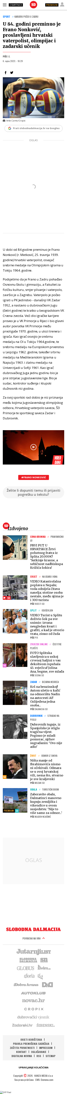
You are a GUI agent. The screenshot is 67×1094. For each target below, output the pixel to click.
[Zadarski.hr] (22, 1025)
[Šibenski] (45, 1025)
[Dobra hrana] (26, 984)
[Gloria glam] (40, 976)
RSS (38, 1056)
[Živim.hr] (44, 968)
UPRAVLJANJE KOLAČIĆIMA (33, 1067)
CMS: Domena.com (44, 1080)
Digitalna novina (22, 1056)
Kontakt (21, 1052)
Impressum (45, 1048)
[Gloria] (29, 976)
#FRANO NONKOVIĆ (33, 477)
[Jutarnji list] (33, 951)
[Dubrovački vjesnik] (33, 1017)
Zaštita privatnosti (22, 1048)
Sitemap (50, 1056)
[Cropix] (33, 1008)
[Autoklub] (33, 992)
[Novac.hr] (33, 1000)
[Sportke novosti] (44, 959)
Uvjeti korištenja (31, 1039)
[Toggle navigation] (4, 4)
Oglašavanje (38, 1052)
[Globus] (25, 968)
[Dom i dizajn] (47, 984)
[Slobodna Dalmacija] (33, 4)
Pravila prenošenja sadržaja (31, 1044)
